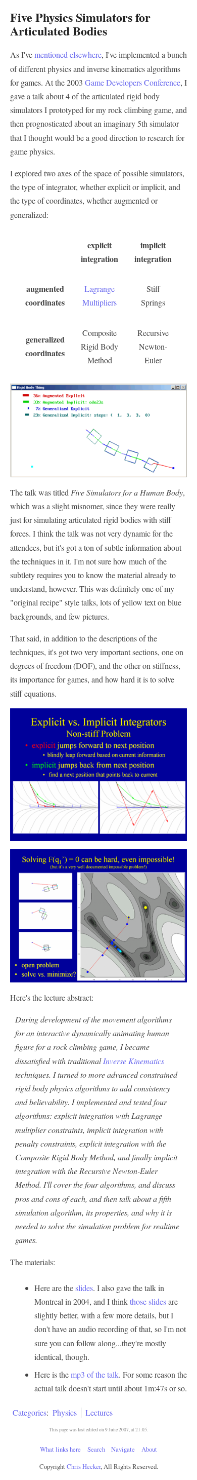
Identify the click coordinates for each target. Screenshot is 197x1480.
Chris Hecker (84, 1466)
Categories (29, 1412)
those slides (148, 1301)
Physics (65, 1412)
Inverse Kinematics (133, 1060)
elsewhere (86, 54)
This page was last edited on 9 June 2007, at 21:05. (98, 1429)
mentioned (51, 54)
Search (96, 1449)
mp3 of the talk (95, 1374)
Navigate (123, 1449)
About (149, 1449)
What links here (60, 1449)
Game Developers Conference (132, 82)
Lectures (99, 1412)
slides (84, 1287)
